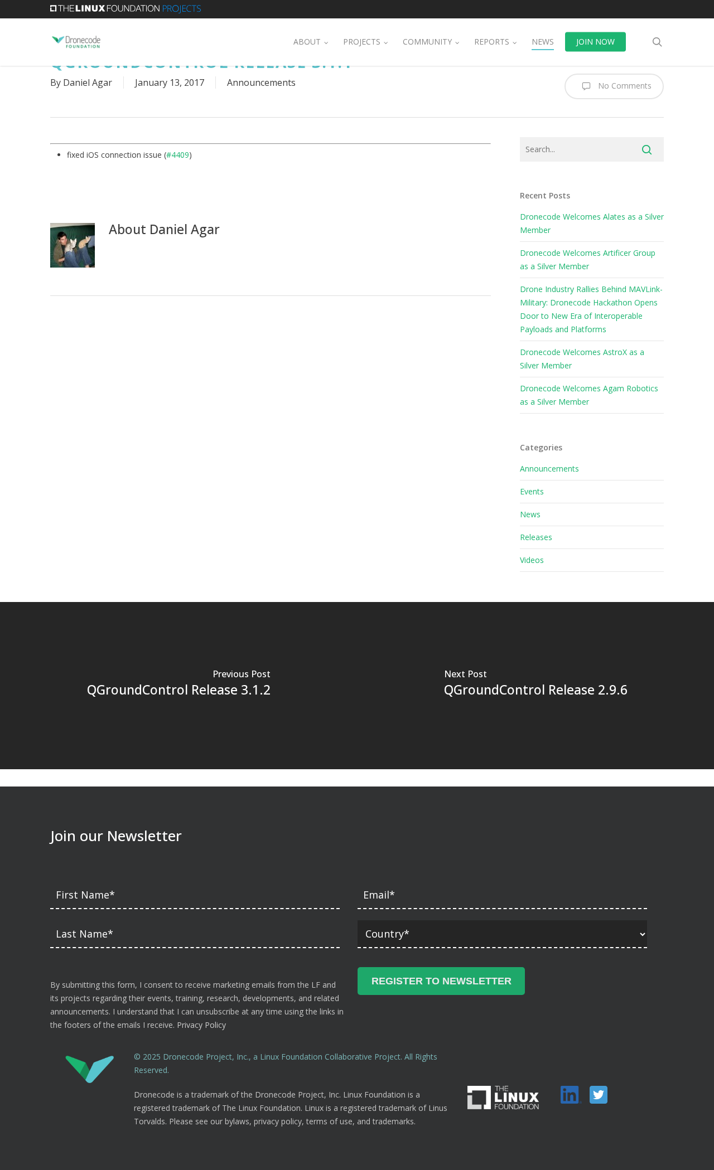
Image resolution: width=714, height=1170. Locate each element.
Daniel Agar (87, 82)
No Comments (624, 85)
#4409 (177, 154)
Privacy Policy (201, 1024)
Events (532, 491)
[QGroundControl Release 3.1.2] (178, 685)
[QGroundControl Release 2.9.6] (535, 685)
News (530, 514)
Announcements (261, 82)
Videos (532, 560)
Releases (536, 537)
